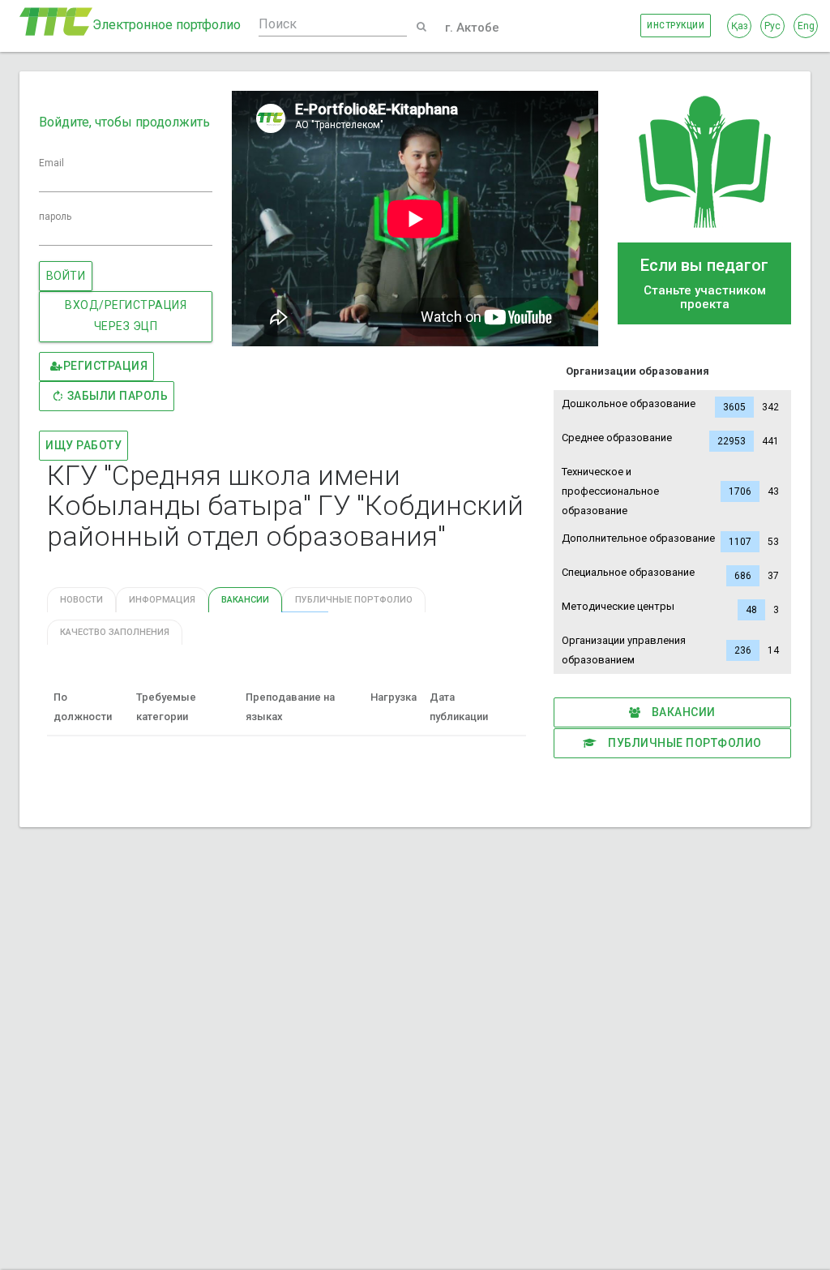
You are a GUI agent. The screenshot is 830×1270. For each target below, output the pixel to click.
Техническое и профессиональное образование (670, 491)
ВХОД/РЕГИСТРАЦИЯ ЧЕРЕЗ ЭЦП (125, 315)
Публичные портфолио (683, 742)
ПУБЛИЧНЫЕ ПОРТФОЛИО (354, 599)
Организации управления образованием (670, 650)
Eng (806, 26)
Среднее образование (670, 439)
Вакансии (682, 712)
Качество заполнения (114, 632)
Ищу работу (83, 445)
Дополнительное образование (670, 539)
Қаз (739, 26)
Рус (772, 26)
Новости (81, 599)
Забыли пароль (118, 395)
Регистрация (105, 365)
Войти (66, 275)
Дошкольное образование (670, 405)
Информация (162, 599)
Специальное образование (670, 573)
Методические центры (670, 608)
